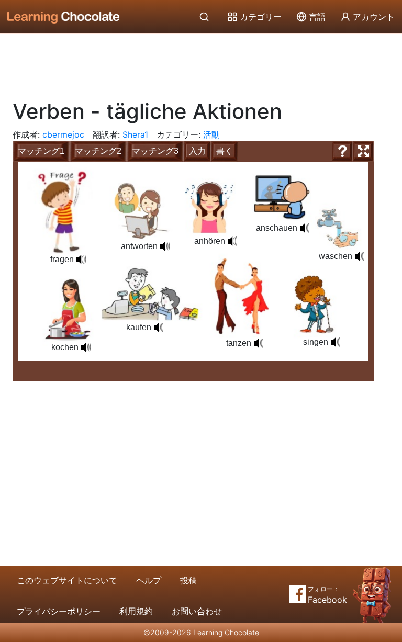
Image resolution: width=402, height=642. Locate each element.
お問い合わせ (197, 611)
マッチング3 (155, 151)
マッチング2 (98, 151)
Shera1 (135, 134)
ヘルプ (148, 580)
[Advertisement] (201, 62)
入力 (197, 151)
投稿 (188, 580)
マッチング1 (41, 151)
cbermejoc (63, 134)
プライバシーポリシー (58, 611)
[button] (86, 347)
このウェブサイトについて (67, 580)
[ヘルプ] (342, 151)
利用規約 (136, 611)
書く (224, 151)
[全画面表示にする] (363, 151)
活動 (211, 134)
